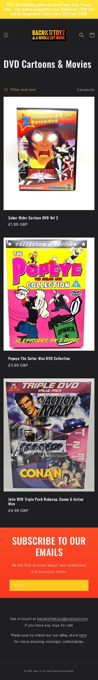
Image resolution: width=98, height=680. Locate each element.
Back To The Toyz (43, 671)
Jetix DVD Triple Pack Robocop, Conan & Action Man (45, 501)
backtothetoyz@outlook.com (62, 619)
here (83, 635)
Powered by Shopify (63, 671)
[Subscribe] (83, 585)
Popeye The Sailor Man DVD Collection (39, 358)
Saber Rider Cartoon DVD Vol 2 (33, 218)
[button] (6, 35)
